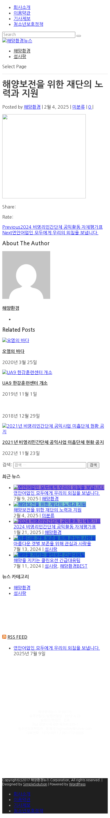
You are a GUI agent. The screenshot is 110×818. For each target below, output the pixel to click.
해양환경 (22, 51)
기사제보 (22, 18)
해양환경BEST (73, 566)
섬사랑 (20, 56)
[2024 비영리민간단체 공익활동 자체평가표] (57, 521)
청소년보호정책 (28, 24)
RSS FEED (17, 637)
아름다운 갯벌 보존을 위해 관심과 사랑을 (52, 543)
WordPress (77, 784)
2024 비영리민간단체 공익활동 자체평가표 (55, 526)
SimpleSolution (35, 784)
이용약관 (22, 13)
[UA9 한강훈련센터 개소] (27, 372)
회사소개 (22, 7)
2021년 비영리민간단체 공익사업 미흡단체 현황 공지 (53, 442)
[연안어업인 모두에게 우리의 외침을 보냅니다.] (59, 487)
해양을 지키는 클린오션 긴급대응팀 (47, 560)
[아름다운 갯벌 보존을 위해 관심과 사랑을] (55, 538)
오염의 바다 (13, 351)
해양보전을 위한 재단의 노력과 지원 (48, 510)
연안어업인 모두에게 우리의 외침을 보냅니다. (57, 493)
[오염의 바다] (15, 340)
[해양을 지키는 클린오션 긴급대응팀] (49, 555)
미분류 (78, 107)
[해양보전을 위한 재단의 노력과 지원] (50, 504)
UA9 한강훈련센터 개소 (25, 383)
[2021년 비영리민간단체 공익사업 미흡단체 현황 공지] (55, 431)
